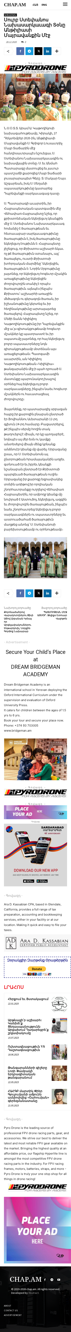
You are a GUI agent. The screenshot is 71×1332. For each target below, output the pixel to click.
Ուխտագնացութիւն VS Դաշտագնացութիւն (26, 1048)
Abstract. (33, 1293)
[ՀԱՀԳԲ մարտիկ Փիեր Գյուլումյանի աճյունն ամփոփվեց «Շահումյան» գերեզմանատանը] (59, 1096)
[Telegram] (29, 51)
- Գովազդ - (13, 896)
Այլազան (10, 15)
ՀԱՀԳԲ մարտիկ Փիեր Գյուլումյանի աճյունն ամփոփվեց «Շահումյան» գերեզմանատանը (28, 1096)
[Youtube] (58, 1279)
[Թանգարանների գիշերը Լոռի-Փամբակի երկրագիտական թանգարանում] (59, 1073)
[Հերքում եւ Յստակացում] (59, 1004)
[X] (38, 51)
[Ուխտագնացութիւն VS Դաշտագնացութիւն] (59, 1052)
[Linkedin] (47, 51)
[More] (57, 51)
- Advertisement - (17, 642)
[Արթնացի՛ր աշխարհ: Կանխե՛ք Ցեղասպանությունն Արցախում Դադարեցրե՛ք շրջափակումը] (59, 1025)
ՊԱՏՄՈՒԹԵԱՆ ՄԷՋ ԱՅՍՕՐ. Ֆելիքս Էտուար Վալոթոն (52, 615)
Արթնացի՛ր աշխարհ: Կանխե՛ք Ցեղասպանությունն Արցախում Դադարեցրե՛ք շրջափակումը (28, 1026)
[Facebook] (20, 51)
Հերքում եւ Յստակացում (28, 999)
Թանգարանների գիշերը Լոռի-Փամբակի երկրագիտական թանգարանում (27, 1073)
